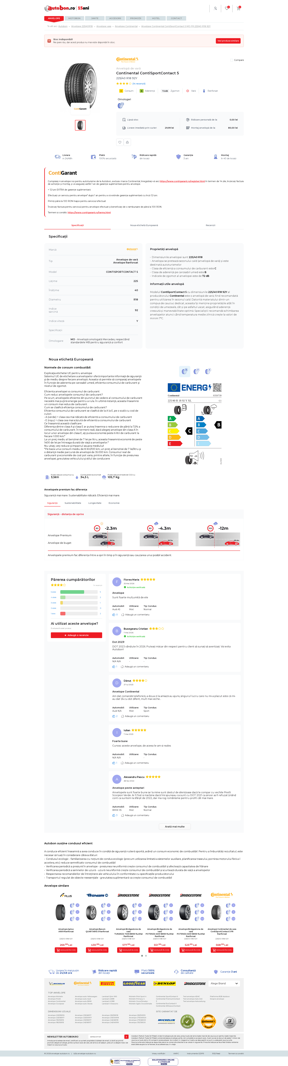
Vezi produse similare (228, 41)
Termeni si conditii (236, 1053)
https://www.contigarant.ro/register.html (182, 181)
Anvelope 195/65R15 (56, 1020)
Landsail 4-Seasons (110, 1004)
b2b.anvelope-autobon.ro (85, 1053)
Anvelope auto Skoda (83, 1004)
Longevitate (94, 503)
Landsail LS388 (108, 1001)
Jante (94, 18)
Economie (114, 503)
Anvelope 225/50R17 (83, 1018)
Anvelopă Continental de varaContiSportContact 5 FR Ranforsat (222, 931)
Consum (127, 91)
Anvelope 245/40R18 (110, 1022)
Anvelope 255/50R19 (137, 1015)
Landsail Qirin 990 (109, 997)
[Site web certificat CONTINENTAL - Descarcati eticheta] (208, 1028)
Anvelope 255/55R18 (110, 1015)
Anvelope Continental (57, 1001)
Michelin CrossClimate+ (138, 1001)
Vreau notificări (158, 1053)
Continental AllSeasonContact (168, 1006)
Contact (176, 18)
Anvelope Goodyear (56, 1004)
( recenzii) (138, 83)
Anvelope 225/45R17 (56, 1018)
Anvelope (54, 18)
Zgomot (170, 91)
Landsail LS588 (108, 999)
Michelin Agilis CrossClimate (140, 1004)
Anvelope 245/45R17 (83, 1022)
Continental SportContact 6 (167, 997)
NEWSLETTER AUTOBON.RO (62, 1036)
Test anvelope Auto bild (192, 999)
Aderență (148, 91)
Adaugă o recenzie (78, 635)
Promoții (135, 18)
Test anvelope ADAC (191, 997)
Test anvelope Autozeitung (194, 1001)
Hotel (156, 18)
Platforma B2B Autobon (220, 997)
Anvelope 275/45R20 (137, 1020)
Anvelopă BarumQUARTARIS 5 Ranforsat (97, 930)
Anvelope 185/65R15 (56, 1022)
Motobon (74, 18)
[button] (142, 956)
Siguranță (52, 503)
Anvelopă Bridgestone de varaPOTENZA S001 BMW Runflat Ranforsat (160, 932)
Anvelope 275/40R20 (137, 1018)
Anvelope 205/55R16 (56, 1015)
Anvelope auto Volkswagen (86, 997)
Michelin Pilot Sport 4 (137, 997)
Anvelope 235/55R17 (83, 1020)
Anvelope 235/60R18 (110, 1018)
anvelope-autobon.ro (60, 1053)
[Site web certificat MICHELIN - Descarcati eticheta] (166, 1028)
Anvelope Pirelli (54, 999)
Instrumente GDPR (195, 1053)
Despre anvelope (217, 999)
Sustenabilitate (73, 503)
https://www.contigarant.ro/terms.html (89, 212)
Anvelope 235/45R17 (83, 1015)
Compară (239, 60)
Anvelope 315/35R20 (137, 1022)
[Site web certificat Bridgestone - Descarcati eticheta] (229, 1028)
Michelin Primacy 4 (136, 999)
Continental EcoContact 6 (166, 1004)
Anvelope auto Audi (83, 999)
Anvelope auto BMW (83, 1001)
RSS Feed (216, 1053)
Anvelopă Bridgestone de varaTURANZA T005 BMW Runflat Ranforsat (128, 932)
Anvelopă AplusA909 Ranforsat (66, 930)
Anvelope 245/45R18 (110, 1020)
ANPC (176, 1053)
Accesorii (115, 18)
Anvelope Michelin (55, 997)
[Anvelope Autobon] (66, 8)
